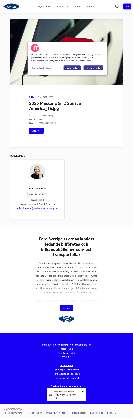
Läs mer (67, 307)
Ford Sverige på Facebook (66, 373)
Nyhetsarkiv (44, 6)
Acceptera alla (93, 68)
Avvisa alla (72, 68)
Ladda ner (36, 130)
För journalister (78, 412)
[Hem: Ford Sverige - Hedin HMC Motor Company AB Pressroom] (11, 6)
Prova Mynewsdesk (56, 412)
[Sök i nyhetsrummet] (117, 6)
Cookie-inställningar (41, 68)
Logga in (111, 412)
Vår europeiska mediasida (66, 369)
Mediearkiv (62, 6)
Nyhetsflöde (96, 412)
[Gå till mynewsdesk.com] (13, 409)
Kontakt (91, 6)
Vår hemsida (66, 365)
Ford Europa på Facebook (66, 377)
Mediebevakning (13, 412)
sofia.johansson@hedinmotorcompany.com (37, 208)
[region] (67, 58)
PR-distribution (34, 412)
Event (78, 6)
